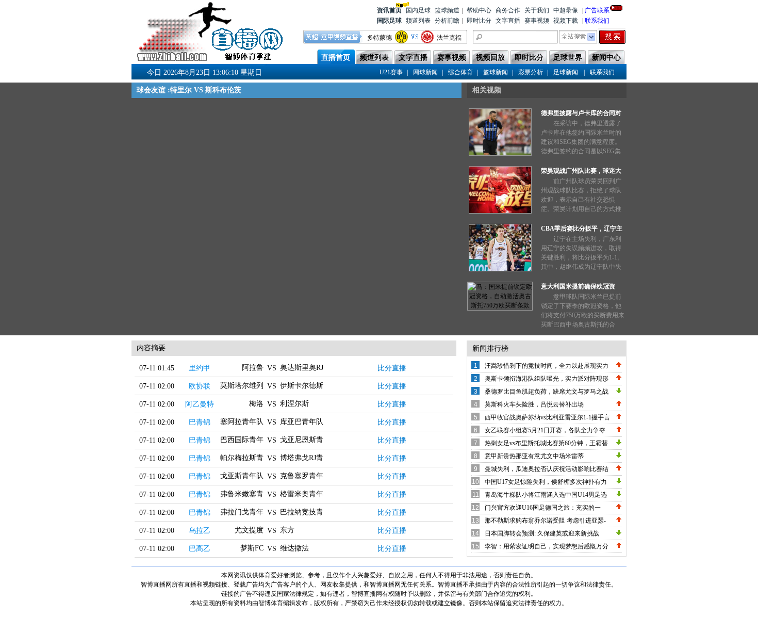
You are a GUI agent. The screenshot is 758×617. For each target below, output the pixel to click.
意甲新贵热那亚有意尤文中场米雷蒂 (534, 456)
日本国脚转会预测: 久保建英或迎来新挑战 (542, 533)
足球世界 (567, 57)
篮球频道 (447, 10)
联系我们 (597, 20)
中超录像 (565, 10)
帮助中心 (479, 10)
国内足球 (418, 10)
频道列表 (418, 20)
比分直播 (391, 368)
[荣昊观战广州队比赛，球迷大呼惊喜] (500, 211)
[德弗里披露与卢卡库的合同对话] (500, 153)
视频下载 (565, 20)
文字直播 (508, 20)
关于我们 (536, 10)
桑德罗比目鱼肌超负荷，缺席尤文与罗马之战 (546, 391)
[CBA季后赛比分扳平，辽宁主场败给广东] (500, 269)
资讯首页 (389, 10)
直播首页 (335, 57)
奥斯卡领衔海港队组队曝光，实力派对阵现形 (546, 378)
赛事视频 (536, 20)
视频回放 (490, 57)
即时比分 (479, 20)
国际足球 (389, 20)
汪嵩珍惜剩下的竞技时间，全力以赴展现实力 (546, 365)
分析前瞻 (447, 20)
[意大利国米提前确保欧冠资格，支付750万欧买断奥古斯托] (500, 305)
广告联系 (597, 10)
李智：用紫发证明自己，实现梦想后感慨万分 (546, 546)
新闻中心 (606, 57)
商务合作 (508, 10)
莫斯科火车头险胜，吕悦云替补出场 (534, 404)
